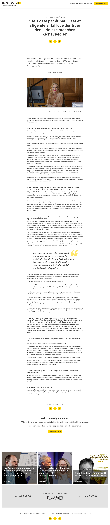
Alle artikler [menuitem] (79, 3)
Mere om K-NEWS (88, 496)
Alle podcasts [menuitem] (88, 3)
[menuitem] (72, 3)
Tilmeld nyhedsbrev (101, 3)
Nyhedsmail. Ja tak (55, 431)
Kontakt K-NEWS (22, 496)
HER (81, 357)
